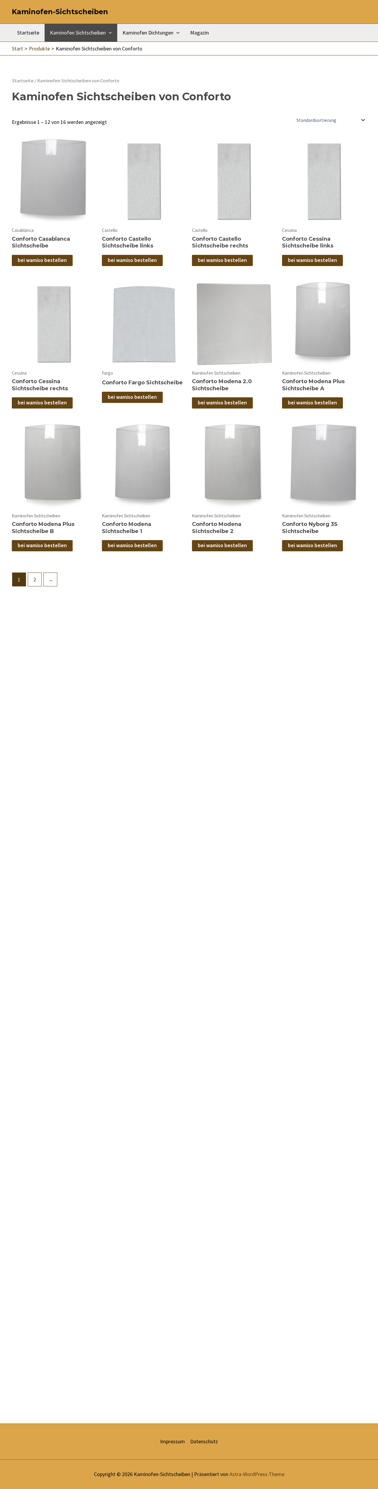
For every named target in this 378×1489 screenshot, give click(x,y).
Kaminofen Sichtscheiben (78, 32)
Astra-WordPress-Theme (256, 1474)
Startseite (28, 32)
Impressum (172, 1441)
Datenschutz (204, 1441)
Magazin (199, 32)
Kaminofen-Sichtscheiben (60, 11)
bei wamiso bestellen (42, 260)
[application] (109, 33)
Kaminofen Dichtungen (148, 32)
